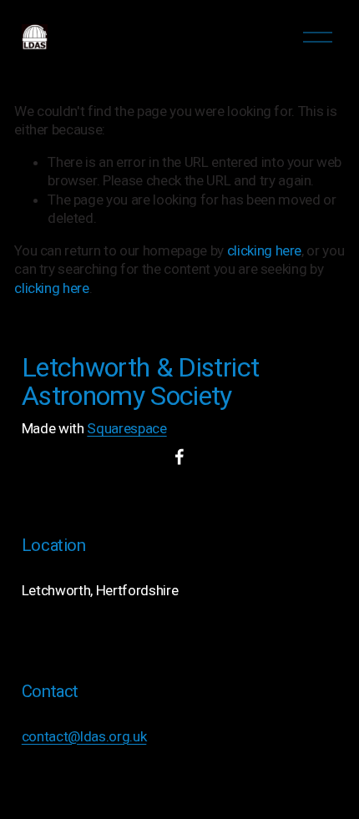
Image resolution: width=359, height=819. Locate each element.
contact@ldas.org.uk (84, 736)
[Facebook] (179, 456)
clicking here (264, 250)
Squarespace (126, 428)
